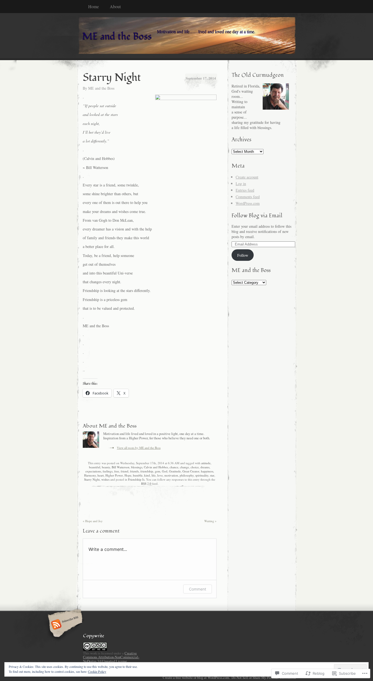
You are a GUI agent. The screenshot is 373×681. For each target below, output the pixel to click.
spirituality (201, 475)
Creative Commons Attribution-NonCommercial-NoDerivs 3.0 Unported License (111, 657)
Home (93, 6)
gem (157, 471)
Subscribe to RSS (64, 625)
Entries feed (245, 190)
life (154, 475)
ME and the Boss (101, 88)
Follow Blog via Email (257, 215)
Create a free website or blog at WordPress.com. (196, 677)
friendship (146, 471)
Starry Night (92, 479)
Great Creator (190, 471)
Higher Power (114, 475)
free (116, 471)
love (160, 475)
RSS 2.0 (146, 483)
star (212, 475)
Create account (247, 177)
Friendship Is (136, 479)
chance (174, 467)
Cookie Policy (97, 671)
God (164, 471)
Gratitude (175, 471)
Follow (242, 255)
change (184, 467)
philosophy (187, 475)
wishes (105, 479)
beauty (106, 467)
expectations (93, 471)
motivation (171, 475)
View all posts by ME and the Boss (139, 448)
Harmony (90, 475)
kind (147, 475)
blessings (136, 467)
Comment (197, 589)
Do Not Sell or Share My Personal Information (264, 677)
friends (134, 471)
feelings (108, 471)
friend (124, 471)
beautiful (94, 467)
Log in (241, 183)
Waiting (210, 521)
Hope (128, 475)
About (115, 6)
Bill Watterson (120, 467)
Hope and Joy (93, 521)
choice (195, 467)
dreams (204, 467)
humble (138, 475)
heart (100, 475)
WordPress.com (248, 203)
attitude (206, 463)
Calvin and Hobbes (156, 467)
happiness (207, 471)
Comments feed (248, 196)
